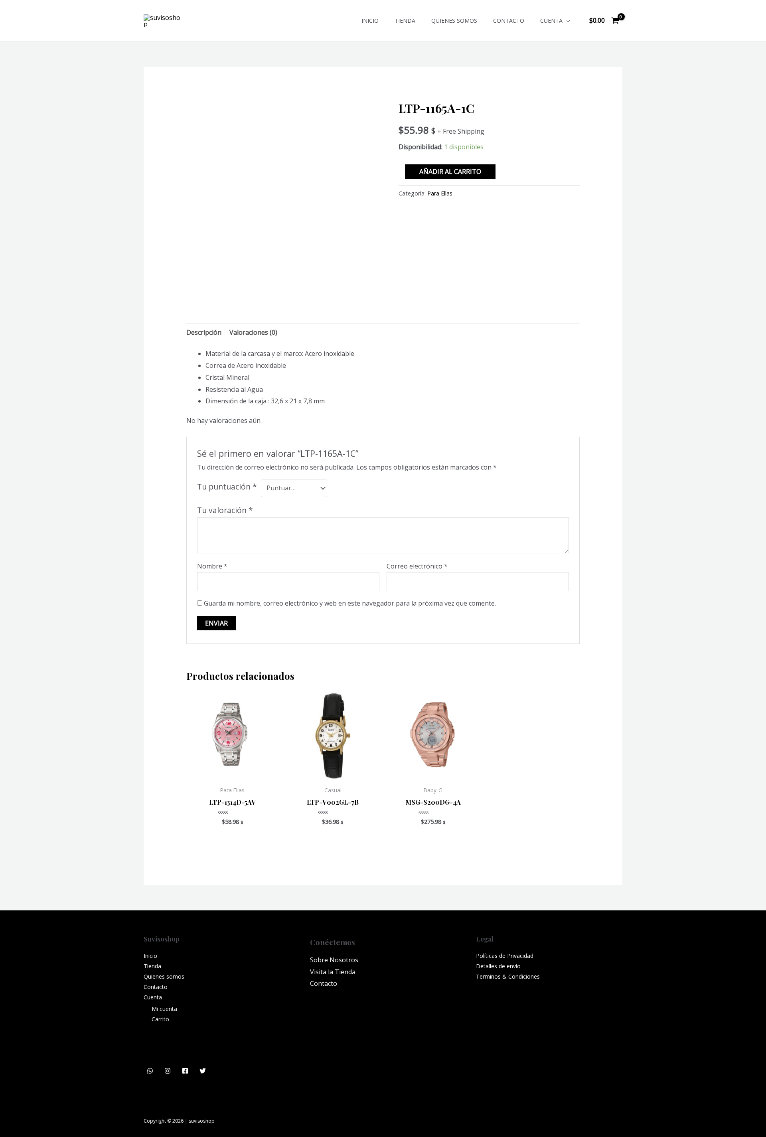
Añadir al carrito (450, 171)
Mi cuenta (164, 1009)
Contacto (508, 20)
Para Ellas (439, 193)
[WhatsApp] (150, 1070)
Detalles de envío (498, 966)
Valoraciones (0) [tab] (253, 332)
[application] (566, 20)
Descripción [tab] (203, 332)
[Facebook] (185, 1070)
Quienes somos (454, 20)
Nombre (212, 566)
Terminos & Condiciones (508, 976)
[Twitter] (202, 1070)
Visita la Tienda (332, 971)
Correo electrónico (417, 566)
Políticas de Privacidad (504, 955)
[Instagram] (167, 1070)
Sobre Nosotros (334, 959)
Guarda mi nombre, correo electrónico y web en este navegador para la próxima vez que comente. (350, 603)
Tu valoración (225, 510)
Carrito (160, 1019)
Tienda (405, 20)
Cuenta (551, 20)
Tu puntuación (227, 486)
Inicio (370, 20)
